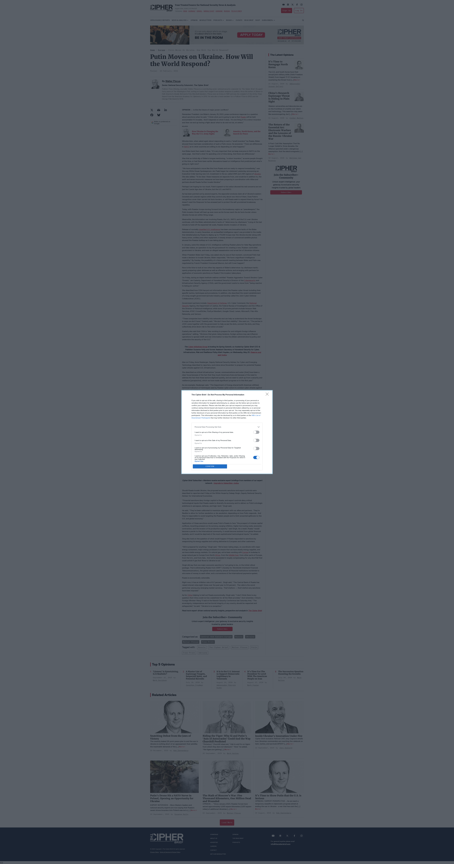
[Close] (268, 395)
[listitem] (227, 427)
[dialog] (227, 432)
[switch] (256, 432)
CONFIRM (210, 466)
